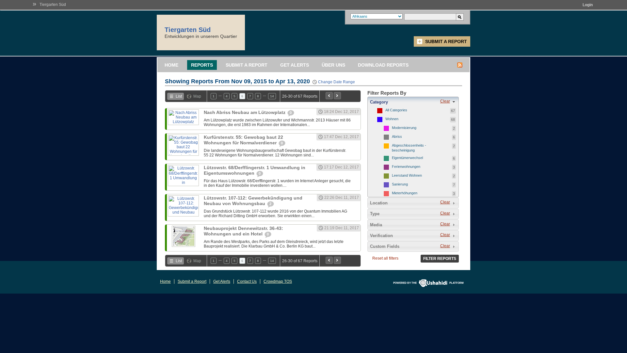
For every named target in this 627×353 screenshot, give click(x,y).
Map (197, 96)
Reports (202, 65)
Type (374, 213)
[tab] (413, 102)
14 (272, 96)
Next (337, 95)
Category (379, 102)
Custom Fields (384, 246)
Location (379, 203)
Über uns (333, 65)
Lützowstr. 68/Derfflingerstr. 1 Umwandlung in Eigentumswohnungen (254, 170)
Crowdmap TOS (278, 281)
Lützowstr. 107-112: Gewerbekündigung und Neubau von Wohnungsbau (253, 200)
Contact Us (247, 281)
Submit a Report (446, 41)
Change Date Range (336, 82)
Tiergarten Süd (53, 4)
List (179, 96)
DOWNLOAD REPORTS (383, 65)
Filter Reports (439, 258)
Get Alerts (294, 65)
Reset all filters (385, 258)
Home (171, 65)
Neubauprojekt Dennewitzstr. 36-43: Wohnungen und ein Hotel (243, 231)
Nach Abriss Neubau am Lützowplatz (245, 112)
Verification (381, 235)
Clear (445, 101)
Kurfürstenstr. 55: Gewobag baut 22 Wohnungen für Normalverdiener (243, 140)
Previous (329, 95)
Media (376, 224)
